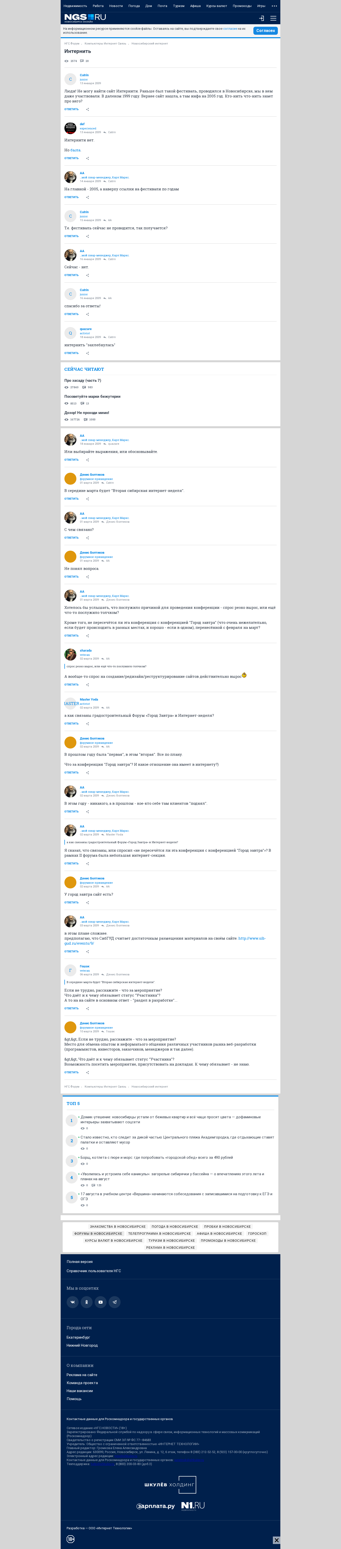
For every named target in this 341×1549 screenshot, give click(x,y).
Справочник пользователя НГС (94, 1271)
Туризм (178, 6)
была (75, 149)
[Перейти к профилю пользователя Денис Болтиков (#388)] (70, 479)
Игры (261, 6)
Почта (162, 6)
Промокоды (242, 6)
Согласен (265, 30)
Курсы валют (216, 6)
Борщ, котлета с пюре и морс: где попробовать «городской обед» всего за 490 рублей (157, 1157)
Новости (116, 6)
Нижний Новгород (82, 1345)
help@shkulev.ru (102, 1464)
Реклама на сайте (82, 1375)
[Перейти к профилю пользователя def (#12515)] (70, 128)
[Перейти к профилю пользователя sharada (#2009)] (70, 655)
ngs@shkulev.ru (126, 1456)
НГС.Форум (71, 43)
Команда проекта (82, 1383)
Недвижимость (75, 6)
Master (70, 703)
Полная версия (80, 1261)
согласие (230, 28)
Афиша (195, 6)
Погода (134, 6)
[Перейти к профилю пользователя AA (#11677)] (70, 177)
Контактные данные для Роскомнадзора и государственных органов (120, 1419)
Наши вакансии (80, 1391)
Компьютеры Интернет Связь (105, 43)
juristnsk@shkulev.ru (189, 1460)
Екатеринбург (78, 1337)
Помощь (74, 1399)
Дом (148, 6)
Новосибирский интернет (150, 43)
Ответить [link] (71, 109)
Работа (98, 6)
